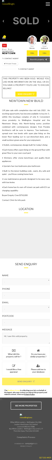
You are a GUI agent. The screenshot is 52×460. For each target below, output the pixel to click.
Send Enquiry (24, 381)
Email (5, 302)
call (32, 53)
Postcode (8, 316)
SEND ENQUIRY (25, 94)
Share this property (37, 59)
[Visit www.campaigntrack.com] (31, 443)
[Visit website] (26, 416)
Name (5, 275)
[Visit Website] (7, 6)
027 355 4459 (45, 457)
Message (7, 329)
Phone (6, 289)
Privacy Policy (29, 394)
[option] (26, 21)
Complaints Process (26, 437)
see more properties (26, 405)
